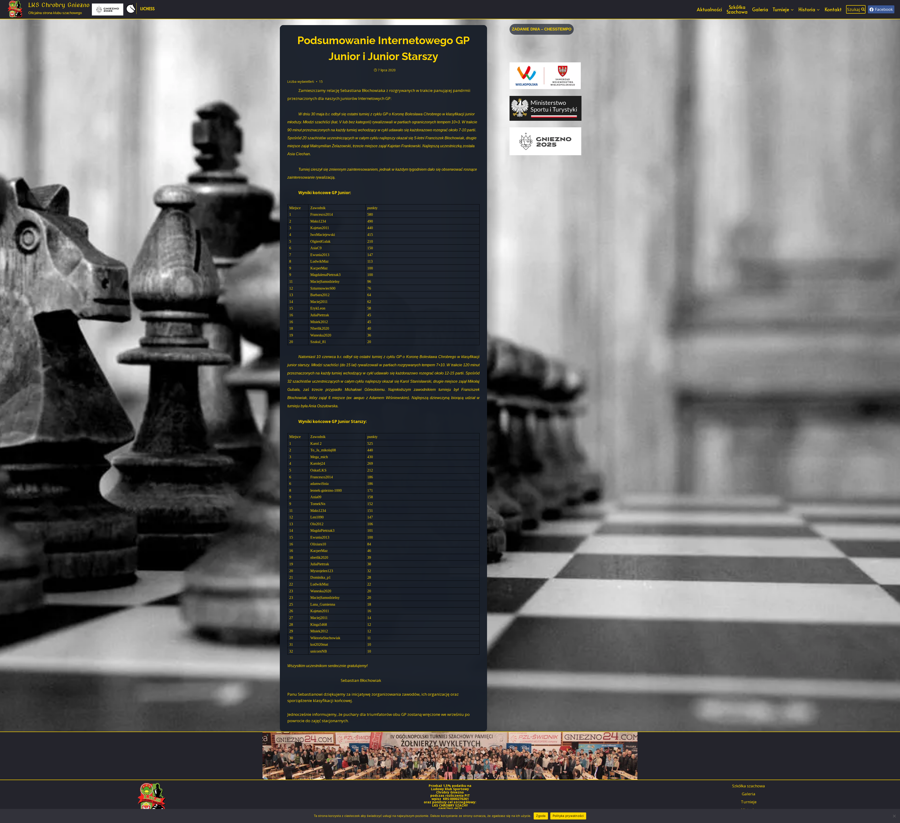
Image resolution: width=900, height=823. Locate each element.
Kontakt (833, 9)
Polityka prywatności (568, 816)
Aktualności (709, 9)
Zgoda (540, 816)
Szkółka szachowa (748, 786)
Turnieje (749, 801)
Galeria (760, 9)
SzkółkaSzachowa (737, 9)
